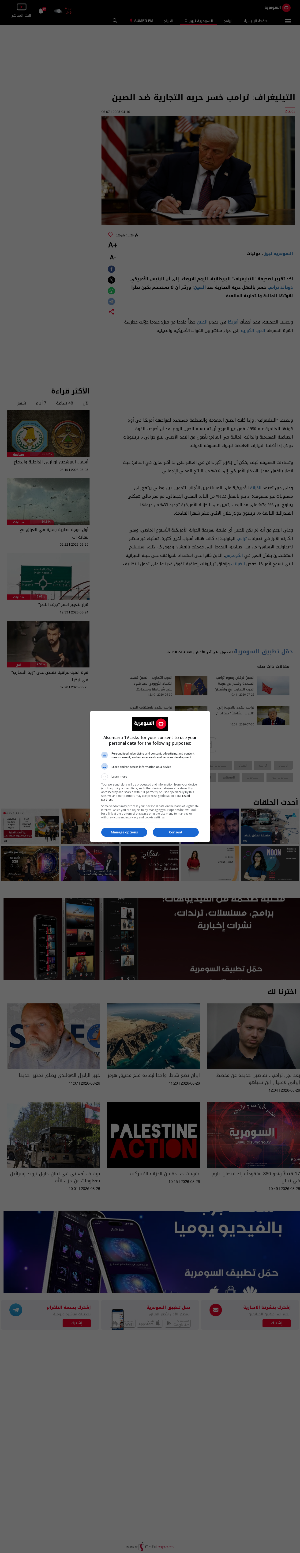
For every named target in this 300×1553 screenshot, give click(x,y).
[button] (150, 776)
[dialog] (150, 776)
